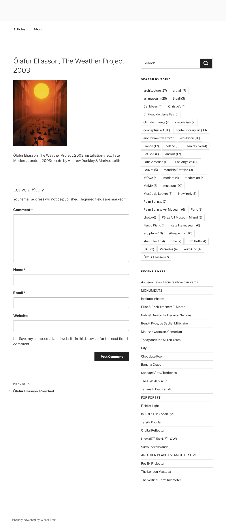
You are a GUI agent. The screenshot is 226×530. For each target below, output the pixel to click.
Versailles (169, 249)
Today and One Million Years (161, 340)
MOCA (150, 178)
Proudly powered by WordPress (34, 520)
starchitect (154, 241)
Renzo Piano (154, 225)
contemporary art (191, 130)
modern (171, 178)
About (38, 29)
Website (20, 316)
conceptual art (156, 130)
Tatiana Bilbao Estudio (156, 389)
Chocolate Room (153, 356)
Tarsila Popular (151, 422)
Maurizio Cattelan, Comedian (161, 332)
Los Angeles (186, 162)
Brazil (179, 98)
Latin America (156, 162)
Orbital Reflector (152, 430)
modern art (195, 178)
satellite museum (185, 225)
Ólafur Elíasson (156, 257)
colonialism (185, 122)
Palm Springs (154, 201)
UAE (148, 249)
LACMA (151, 154)
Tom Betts (196, 241)
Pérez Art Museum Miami (182, 217)
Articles (19, 29)
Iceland (172, 146)
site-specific (180, 233)
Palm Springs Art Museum (164, 209)
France (151, 146)
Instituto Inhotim (152, 298)
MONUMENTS (151, 290)
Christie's (176, 106)
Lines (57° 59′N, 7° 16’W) (159, 439)
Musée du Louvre (157, 193)
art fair (179, 90)
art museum (155, 98)
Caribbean (152, 106)
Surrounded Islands (154, 447)
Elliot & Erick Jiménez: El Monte (163, 307)
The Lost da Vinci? (154, 381)
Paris (196, 209)
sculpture (153, 233)
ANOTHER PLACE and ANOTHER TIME (169, 455)
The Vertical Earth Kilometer (161, 480)
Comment (23, 210)
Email (19, 293)
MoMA (150, 185)
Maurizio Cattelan (178, 170)
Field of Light (150, 406)
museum (172, 185)
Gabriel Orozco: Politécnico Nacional (166, 315)
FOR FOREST (150, 397)
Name (19, 270)
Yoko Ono (192, 249)
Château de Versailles (160, 114)
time (176, 241)
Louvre (150, 170)
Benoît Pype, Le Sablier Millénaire (164, 323)
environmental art (159, 138)
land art (173, 154)
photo (149, 217)
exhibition (190, 138)
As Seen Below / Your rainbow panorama (169, 282)
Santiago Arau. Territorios (159, 372)
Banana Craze (151, 364)
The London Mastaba (156, 471)
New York (187, 193)
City (144, 348)
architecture (155, 90)
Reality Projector (152, 463)
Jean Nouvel (196, 146)
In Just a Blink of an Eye (157, 414)
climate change (156, 122)
